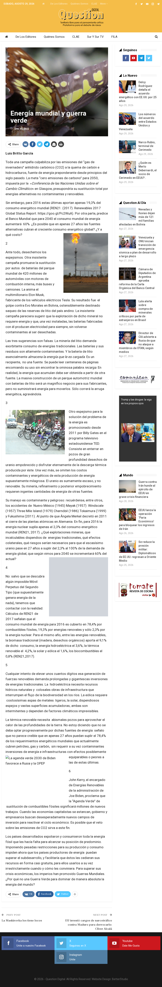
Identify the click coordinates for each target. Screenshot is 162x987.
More (103, 3)
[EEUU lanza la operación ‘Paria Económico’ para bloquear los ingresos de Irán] (127, 514)
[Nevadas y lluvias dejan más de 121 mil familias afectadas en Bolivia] (127, 214)
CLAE (94, 3)
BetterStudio (120, 979)
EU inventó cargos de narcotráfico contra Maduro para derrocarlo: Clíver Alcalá (88, 925)
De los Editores (59, 3)
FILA (114, 37)
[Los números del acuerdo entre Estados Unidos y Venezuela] (127, 118)
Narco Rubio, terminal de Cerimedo (146, 146)
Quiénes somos (79, 3)
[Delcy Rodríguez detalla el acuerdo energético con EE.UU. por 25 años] (127, 86)
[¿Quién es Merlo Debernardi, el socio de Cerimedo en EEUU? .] (127, 167)
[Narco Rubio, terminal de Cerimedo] (127, 146)
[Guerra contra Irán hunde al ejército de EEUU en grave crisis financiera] (127, 486)
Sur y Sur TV (95, 37)
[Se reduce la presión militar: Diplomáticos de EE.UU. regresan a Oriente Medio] (127, 546)
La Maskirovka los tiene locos (22, 920)
